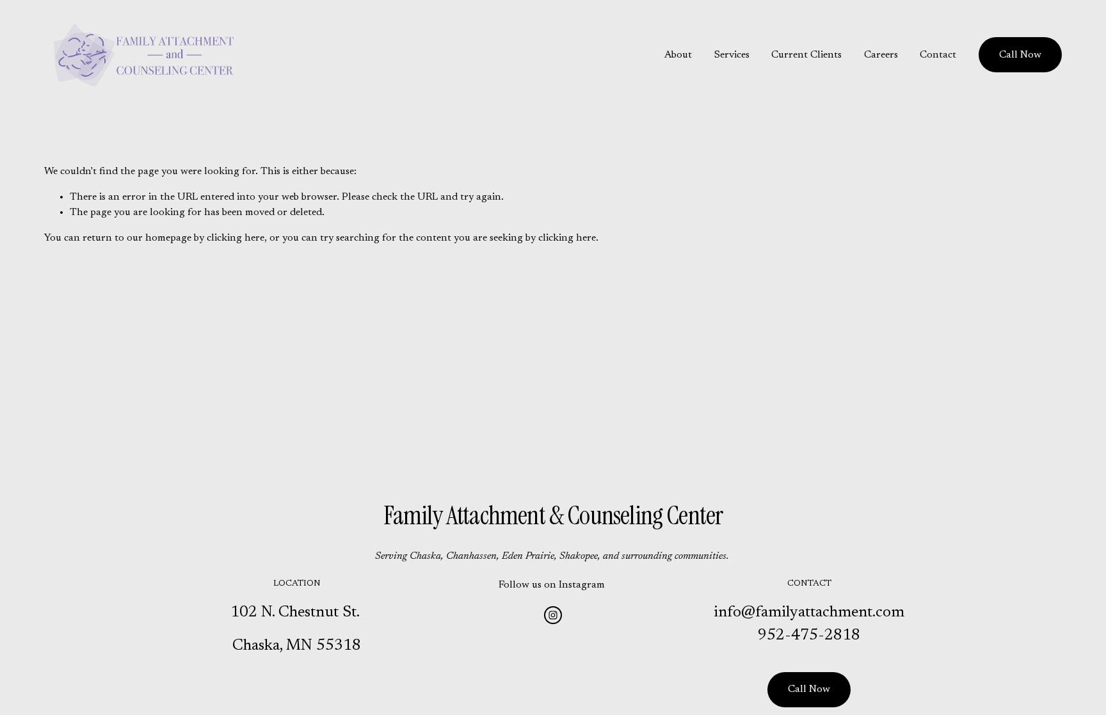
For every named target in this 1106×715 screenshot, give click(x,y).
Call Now (1020, 55)
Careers (881, 55)
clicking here (235, 238)
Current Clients (806, 55)
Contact (938, 55)
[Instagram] (553, 615)
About (678, 55)
